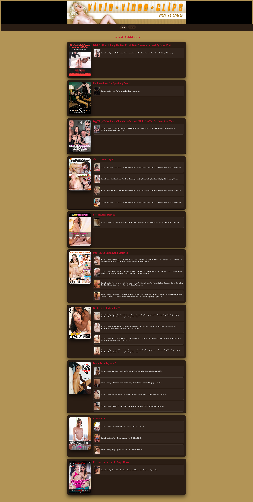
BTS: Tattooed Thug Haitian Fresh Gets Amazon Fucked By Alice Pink (132, 45)
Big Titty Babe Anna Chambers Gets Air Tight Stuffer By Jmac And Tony (134, 121)
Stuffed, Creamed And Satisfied (110, 252)
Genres (132, 27)
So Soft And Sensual (104, 214)
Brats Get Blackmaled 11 (107, 308)
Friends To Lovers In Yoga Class (111, 462)
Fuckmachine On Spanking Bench (111, 83)
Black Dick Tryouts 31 (105, 363)
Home (123, 27)
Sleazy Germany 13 (103, 159)
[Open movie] (80, 60)
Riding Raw (99, 418)
